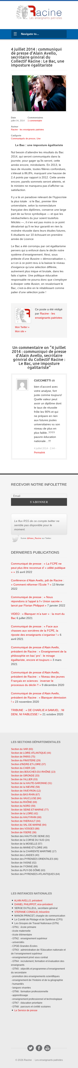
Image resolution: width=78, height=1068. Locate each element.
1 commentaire (35, 120)
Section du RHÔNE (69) (24, 802)
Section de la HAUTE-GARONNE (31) (31, 783)
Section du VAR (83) (22, 749)
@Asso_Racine (34, 538)
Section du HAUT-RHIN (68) (26, 817)
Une (39, 138)
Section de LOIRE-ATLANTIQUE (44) (31, 753)
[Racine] (39, 13)
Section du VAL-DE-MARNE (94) (28, 824)
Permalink (39, 452)
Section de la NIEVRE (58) (25, 787)
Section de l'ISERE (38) (23, 832)
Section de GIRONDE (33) (25, 775)
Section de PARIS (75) (23, 756)
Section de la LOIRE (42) (24, 813)
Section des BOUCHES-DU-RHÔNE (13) (33, 771)
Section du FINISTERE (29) (26, 760)
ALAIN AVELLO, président (28, 900)
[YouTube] (47, 1048)
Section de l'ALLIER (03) (24, 779)
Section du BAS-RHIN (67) (25, 794)
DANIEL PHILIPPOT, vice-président (33, 904)
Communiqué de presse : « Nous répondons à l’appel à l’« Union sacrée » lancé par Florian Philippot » (36, 601)
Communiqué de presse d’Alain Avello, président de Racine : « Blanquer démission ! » (38, 697)
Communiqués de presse (23, 138)
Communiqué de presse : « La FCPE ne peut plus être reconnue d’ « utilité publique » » (38, 568)
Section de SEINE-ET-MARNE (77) (30, 809)
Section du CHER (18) (23, 768)
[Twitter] (30, 1048)
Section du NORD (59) (23, 806)
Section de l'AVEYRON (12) (26, 790)
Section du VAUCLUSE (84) (26, 798)
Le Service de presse (25, 1010)
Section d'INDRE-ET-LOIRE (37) (28, 764)
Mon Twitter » (22, 327)
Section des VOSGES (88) (25, 828)
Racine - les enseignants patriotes (27, 129)
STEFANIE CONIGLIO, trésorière (32, 912)
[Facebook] (39, 1048)
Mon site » (20, 331)
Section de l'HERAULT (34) (25, 821)
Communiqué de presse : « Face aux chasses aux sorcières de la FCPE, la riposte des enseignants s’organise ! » (35, 630)
